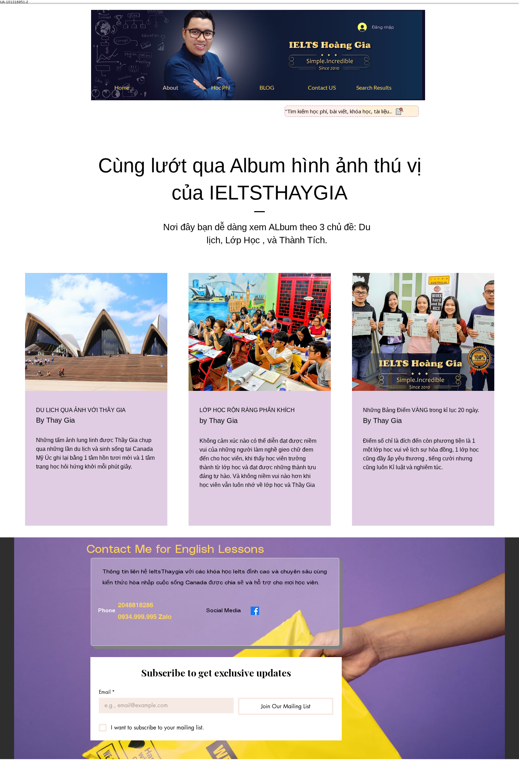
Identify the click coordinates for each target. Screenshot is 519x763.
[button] (230, 88)
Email (107, 692)
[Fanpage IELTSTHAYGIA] (255, 611)
